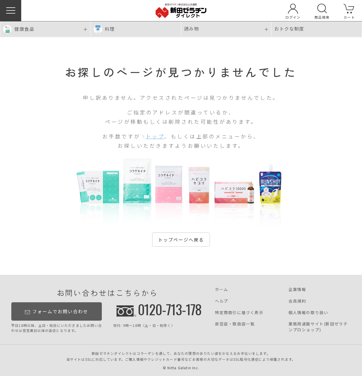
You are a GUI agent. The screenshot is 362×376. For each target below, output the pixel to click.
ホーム (221, 289)
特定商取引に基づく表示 (239, 312)
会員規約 (297, 301)
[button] (10, 10)
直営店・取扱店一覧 (235, 324)
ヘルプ (221, 301)
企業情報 (297, 289)
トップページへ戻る (181, 239)
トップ (155, 136)
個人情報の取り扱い (308, 312)
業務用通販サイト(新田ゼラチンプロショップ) (318, 326)
